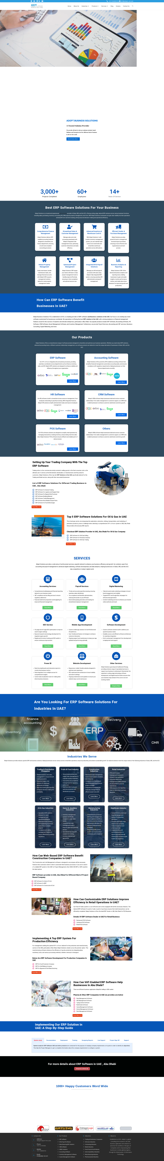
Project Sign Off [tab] (114, 1040)
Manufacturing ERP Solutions (66, 1144)
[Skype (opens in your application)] (39, 1)
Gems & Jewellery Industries (92, 1152)
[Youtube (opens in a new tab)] (42, 1)
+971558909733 (113, 1)
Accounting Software (64, 1152)
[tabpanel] (82, 1048)
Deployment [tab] (64, 1040)
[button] (82, 181)
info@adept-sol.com (126, 1)
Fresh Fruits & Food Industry (92, 1149)
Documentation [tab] (51, 1040)
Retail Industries (89, 1147)
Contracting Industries (90, 1144)
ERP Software (62, 1139)
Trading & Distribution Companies (93, 1139)
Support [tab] (126, 1040)
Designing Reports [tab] (87, 1040)
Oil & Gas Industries (90, 1142)
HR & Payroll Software (65, 1142)
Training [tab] (74, 1040)
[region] (82, 98)
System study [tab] (38, 1040)
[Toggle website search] (133, 6)
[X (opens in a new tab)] (31, 1)
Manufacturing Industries (91, 1154)
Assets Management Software (67, 1157)
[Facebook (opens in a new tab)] (33, 1)
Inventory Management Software (68, 1154)
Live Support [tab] (101, 1040)
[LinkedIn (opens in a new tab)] (36, 1)
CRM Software (63, 1147)
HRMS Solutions (63, 1149)
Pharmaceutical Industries (91, 1157)
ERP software (63, 213)
